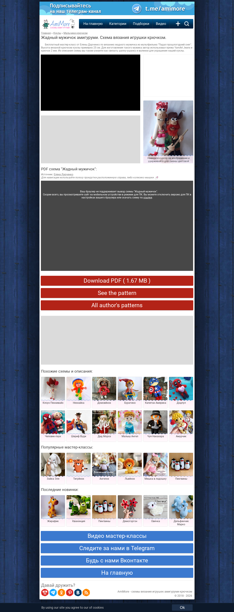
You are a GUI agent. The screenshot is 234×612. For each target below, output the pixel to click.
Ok (182, 607)
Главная (46, 33)
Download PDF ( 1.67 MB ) (117, 280)
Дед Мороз (104, 436)
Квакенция (78, 521)
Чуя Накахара (155, 436)
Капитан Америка (155, 402)
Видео (161, 24)
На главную (93, 24)
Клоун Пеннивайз (53, 402)
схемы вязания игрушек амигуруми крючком (161, 591)
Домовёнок (104, 402)
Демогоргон (130, 521)
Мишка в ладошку (156, 478)
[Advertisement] (90, 83)
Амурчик (181, 436)
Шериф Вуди (78, 436)
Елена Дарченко (63, 174)
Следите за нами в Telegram (117, 548)
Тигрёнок (78, 478)
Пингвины (181, 478)
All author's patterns (117, 305)
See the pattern (117, 293)
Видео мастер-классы (117, 536)
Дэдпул (181, 402)
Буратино (130, 402)
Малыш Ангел (130, 436)
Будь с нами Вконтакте (117, 560)
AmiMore (60, 26)
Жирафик (53, 521)
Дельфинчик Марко (181, 523)
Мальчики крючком (76, 33)
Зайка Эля (53, 478)
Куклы (57, 33)
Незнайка (78, 402)
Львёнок (130, 478)
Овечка (155, 521)
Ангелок (104, 478)
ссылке (147, 197)
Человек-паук (53, 436)
